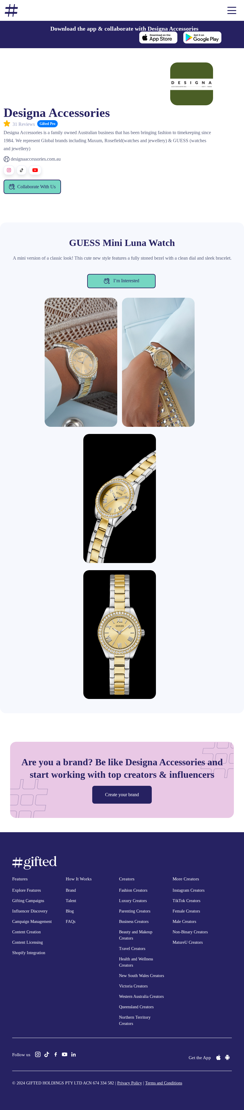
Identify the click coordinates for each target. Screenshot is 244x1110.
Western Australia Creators (141, 996)
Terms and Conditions (163, 1083)
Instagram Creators (188, 890)
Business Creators (133, 921)
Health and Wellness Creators (136, 962)
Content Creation (26, 932)
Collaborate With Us (36, 186)
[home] (11, 10)
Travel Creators (132, 948)
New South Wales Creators (141, 975)
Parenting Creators (134, 911)
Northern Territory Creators (135, 1020)
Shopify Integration (28, 953)
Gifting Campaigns (28, 901)
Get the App (200, 1057)
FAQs (70, 921)
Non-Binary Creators (190, 932)
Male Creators (184, 921)
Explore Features (26, 890)
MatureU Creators (188, 942)
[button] (231, 10)
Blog (70, 911)
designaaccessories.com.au (36, 159)
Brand (71, 890)
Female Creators (186, 911)
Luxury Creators (133, 901)
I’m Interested (125, 280)
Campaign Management (32, 921)
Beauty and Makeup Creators (135, 935)
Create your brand (122, 794)
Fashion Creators (133, 890)
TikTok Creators (186, 901)
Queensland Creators (136, 1007)
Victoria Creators (133, 986)
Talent (71, 901)
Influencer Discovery (30, 911)
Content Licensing (27, 942)
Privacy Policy (129, 1083)
